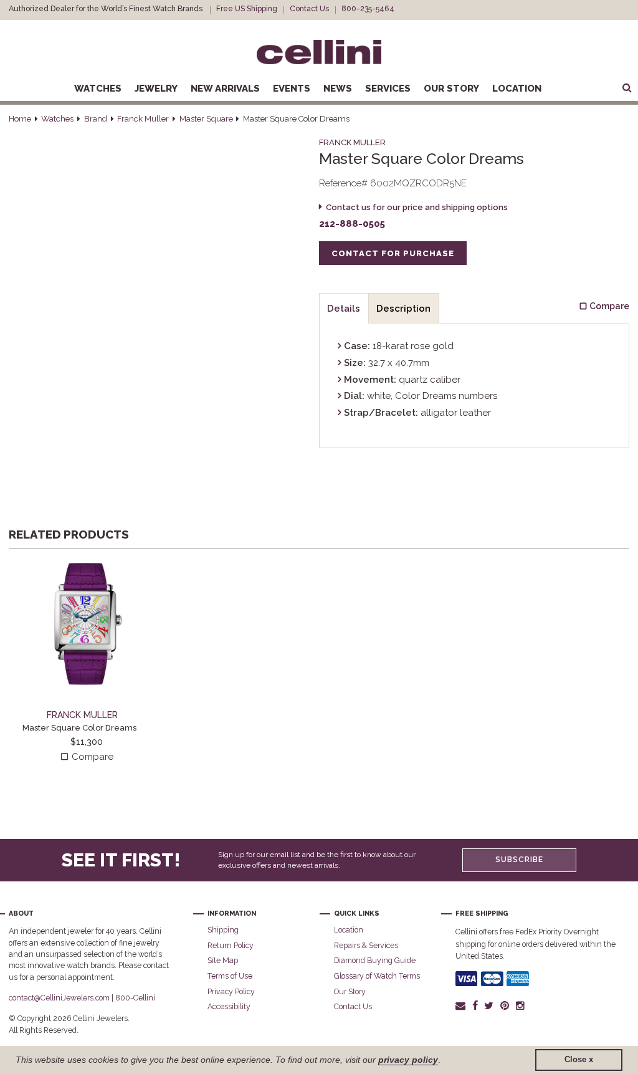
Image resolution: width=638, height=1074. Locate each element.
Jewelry (156, 88)
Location (516, 88)
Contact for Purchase (392, 253)
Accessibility (228, 1006)
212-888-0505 (352, 223)
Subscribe (519, 859)
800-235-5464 (367, 8)
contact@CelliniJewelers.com (59, 997)
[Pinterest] (505, 1005)
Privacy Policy (231, 991)
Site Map (222, 960)
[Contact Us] (462, 1005)
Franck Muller (143, 118)
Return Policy (230, 945)
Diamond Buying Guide (375, 960)
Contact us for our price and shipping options (417, 207)
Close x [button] (578, 1059)
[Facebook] (475, 1005)
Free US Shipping (246, 8)
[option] (86, 663)
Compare (91, 756)
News (337, 88)
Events (291, 88)
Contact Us (309, 8)
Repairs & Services (366, 945)
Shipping (223, 929)
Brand (95, 118)
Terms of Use (229, 976)
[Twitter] (489, 1005)
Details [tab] (343, 308)
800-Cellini (135, 997)
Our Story (451, 88)
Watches (97, 88)
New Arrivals (225, 88)
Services (388, 88)
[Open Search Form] (627, 88)
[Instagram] (520, 1005)
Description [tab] (403, 308)
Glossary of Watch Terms (377, 976)
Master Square (206, 118)
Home (20, 118)
